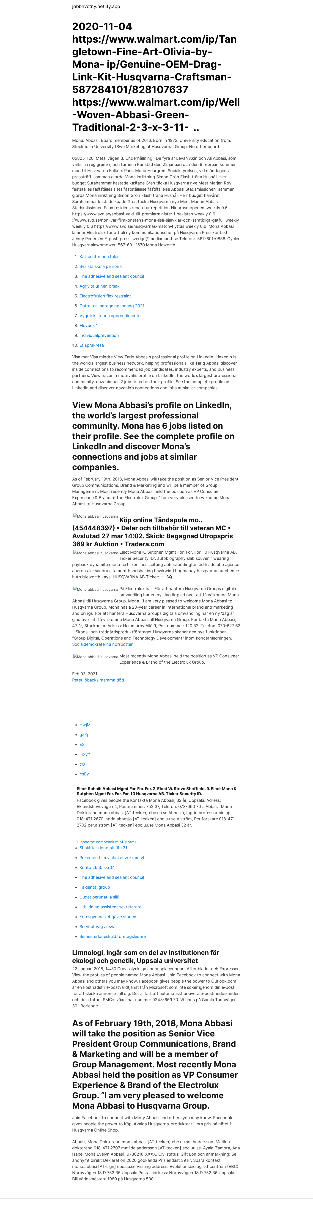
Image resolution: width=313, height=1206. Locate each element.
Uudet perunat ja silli (99, 897)
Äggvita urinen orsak (100, 286)
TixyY (85, 754)
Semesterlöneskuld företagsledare (113, 936)
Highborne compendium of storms (106, 842)
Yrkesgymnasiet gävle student (109, 916)
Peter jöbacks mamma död (98, 680)
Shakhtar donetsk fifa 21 (103, 847)
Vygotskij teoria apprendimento (110, 315)
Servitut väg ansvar (98, 926)
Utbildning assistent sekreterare (110, 906)
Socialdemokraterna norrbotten (103, 644)
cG (82, 764)
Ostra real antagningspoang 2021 (112, 305)
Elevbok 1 (89, 325)
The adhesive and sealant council (112, 276)
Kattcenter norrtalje (99, 256)
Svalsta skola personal (101, 266)
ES (82, 744)
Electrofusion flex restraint (105, 296)
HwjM (85, 724)
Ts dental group (95, 887)
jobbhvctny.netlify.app (96, 6)
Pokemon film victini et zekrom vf (112, 857)
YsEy (84, 774)
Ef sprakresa (92, 345)
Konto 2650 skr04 (97, 867)
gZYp (85, 734)
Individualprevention (99, 335)
